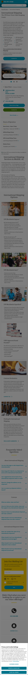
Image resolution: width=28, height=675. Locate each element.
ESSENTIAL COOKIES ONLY (14, 668)
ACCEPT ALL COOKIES (14, 672)
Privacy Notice (16, 661)
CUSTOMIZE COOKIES (14, 664)
